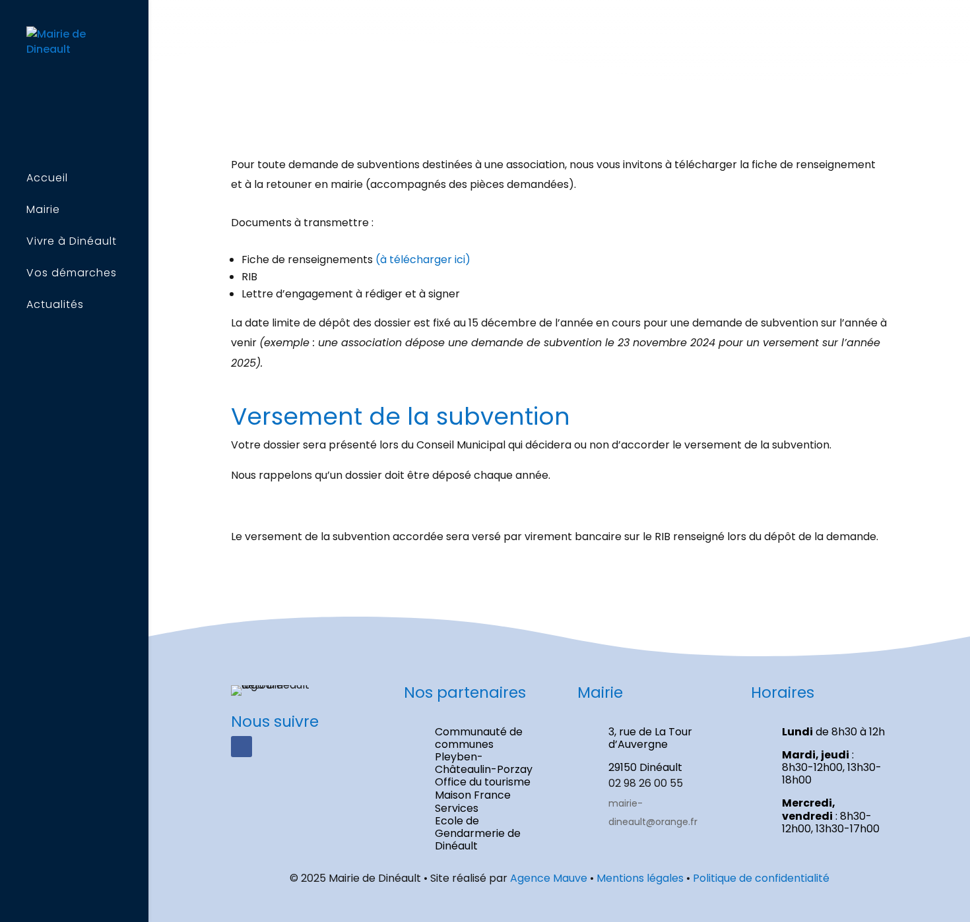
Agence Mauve (548, 878)
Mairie (43, 211)
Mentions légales (640, 878)
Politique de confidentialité (761, 878)
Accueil (47, 179)
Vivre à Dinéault (71, 243)
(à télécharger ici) (422, 259)
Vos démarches (71, 274)
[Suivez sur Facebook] (241, 746)
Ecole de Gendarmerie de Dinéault (478, 833)
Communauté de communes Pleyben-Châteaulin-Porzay (484, 751)
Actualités (55, 306)
